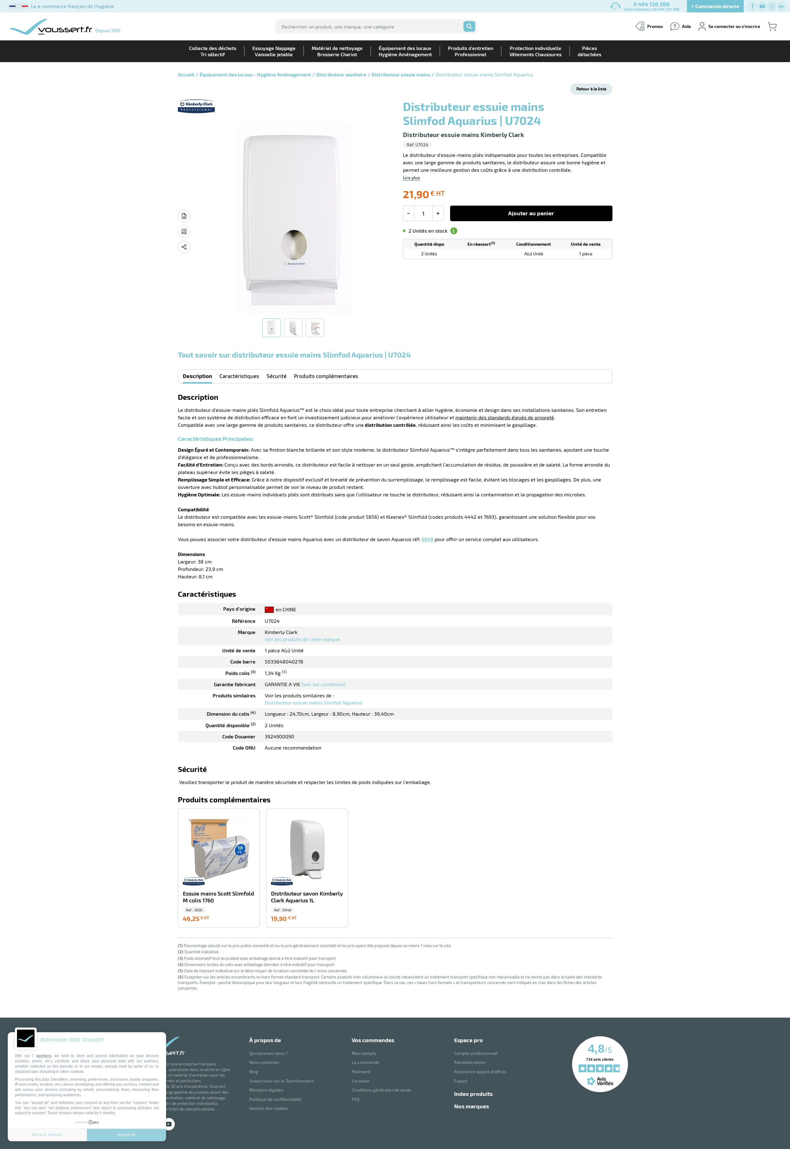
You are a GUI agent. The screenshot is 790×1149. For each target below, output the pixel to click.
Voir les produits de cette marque (302, 639)
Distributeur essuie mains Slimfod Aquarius (313, 702)
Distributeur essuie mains (401, 74)
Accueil (186, 74)
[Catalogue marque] (184, 231)
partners (44, 1056)
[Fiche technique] (184, 216)
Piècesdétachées (589, 51)
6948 (427, 539)
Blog (253, 1071)
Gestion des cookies (268, 1108)
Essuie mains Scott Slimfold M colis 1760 (218, 897)
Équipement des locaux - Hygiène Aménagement (255, 74)
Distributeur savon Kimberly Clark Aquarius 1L (307, 897)
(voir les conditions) (323, 684)
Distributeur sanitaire (341, 74)
